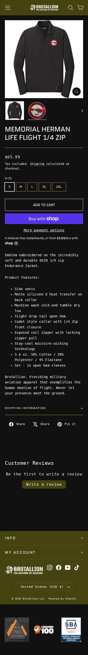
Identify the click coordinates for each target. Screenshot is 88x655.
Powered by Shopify (62, 598)
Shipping (37, 164)
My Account (20, 552)
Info (10, 538)
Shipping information (25, 408)
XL (45, 187)
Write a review (44, 484)
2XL (59, 187)
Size (8, 178)
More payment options (44, 230)
